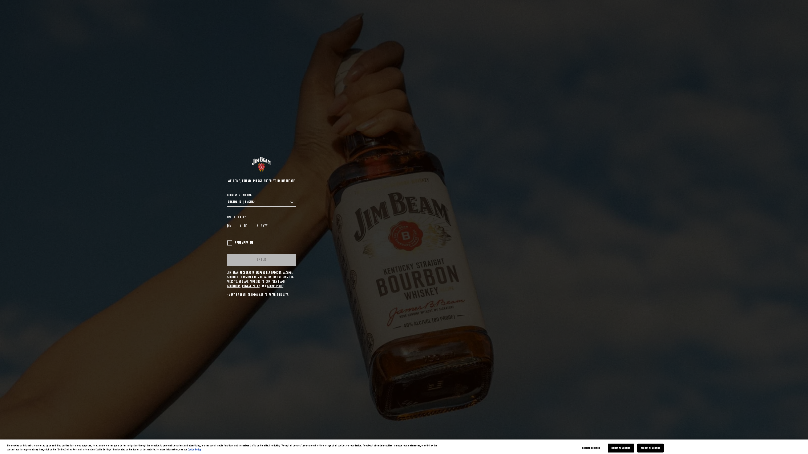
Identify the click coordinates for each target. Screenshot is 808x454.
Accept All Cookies (650, 448)
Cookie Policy (275, 286)
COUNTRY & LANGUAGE (240, 195)
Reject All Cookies (620, 448)
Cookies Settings (591, 448)
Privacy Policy (251, 286)
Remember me (244, 243)
